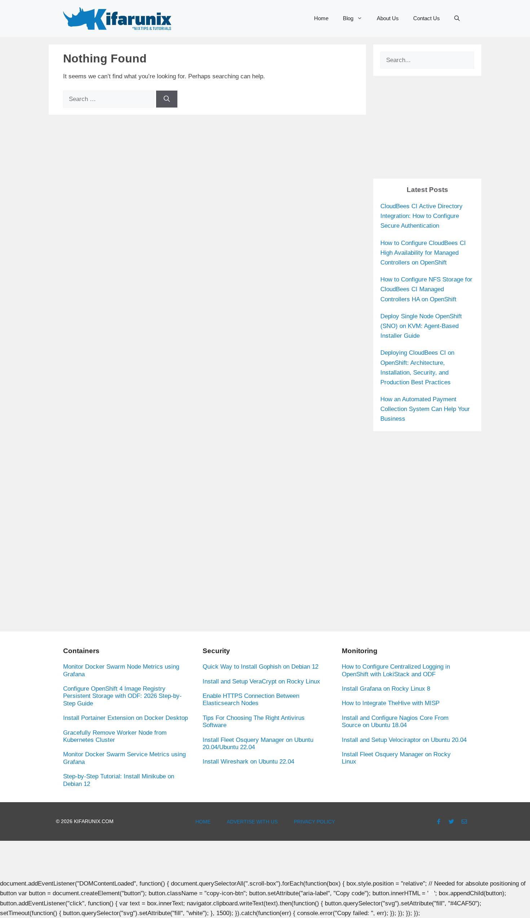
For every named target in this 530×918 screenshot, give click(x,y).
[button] (457, 18)
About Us (388, 18)
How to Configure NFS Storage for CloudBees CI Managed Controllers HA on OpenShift (426, 289)
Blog (348, 18)
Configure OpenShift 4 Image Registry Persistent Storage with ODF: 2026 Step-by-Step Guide (122, 696)
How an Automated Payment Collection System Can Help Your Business (425, 409)
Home (321, 18)
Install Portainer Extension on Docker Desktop (125, 717)
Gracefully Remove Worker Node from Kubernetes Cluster (115, 736)
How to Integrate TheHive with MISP (391, 703)
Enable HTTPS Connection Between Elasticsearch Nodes (251, 699)
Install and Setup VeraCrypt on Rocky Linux (261, 681)
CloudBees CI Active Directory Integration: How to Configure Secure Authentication (421, 216)
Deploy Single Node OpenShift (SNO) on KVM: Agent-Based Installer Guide (421, 326)
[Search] (166, 99)
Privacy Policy (314, 822)
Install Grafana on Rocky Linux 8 (386, 688)
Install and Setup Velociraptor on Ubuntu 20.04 (404, 739)
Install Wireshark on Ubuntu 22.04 (248, 761)
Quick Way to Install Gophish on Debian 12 (260, 666)
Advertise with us (252, 822)
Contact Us (426, 18)
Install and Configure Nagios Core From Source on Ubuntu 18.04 (395, 721)
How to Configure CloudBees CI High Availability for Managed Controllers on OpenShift (423, 253)
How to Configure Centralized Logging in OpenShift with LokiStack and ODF (396, 670)
